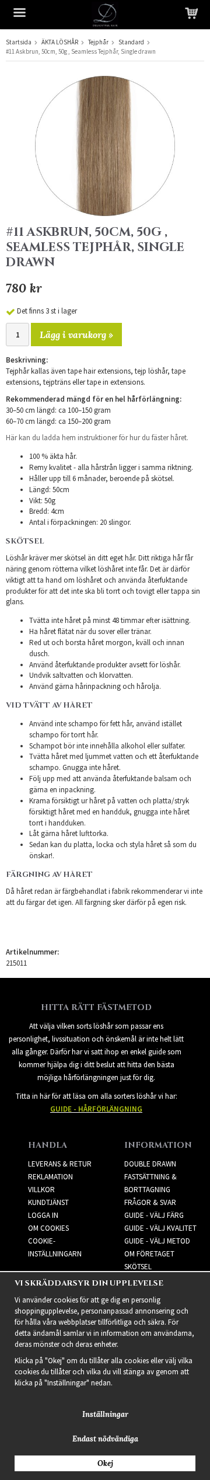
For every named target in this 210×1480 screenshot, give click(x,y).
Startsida (19, 42)
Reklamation (50, 1177)
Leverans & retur (60, 1164)
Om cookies (48, 1228)
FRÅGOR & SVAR (150, 1202)
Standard (131, 42)
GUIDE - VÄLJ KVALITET (160, 1228)
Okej (105, 1463)
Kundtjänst (48, 1202)
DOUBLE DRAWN (150, 1164)
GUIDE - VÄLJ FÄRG (154, 1215)
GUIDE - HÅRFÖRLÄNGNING (96, 1109)
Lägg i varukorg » (76, 334)
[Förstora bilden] (105, 145)
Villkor (41, 1190)
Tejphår (98, 42)
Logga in (43, 1215)
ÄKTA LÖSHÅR (59, 42)
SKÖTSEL (138, 1267)
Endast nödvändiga (105, 1439)
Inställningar (105, 1414)
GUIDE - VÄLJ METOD (157, 1241)
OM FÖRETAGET (149, 1254)
